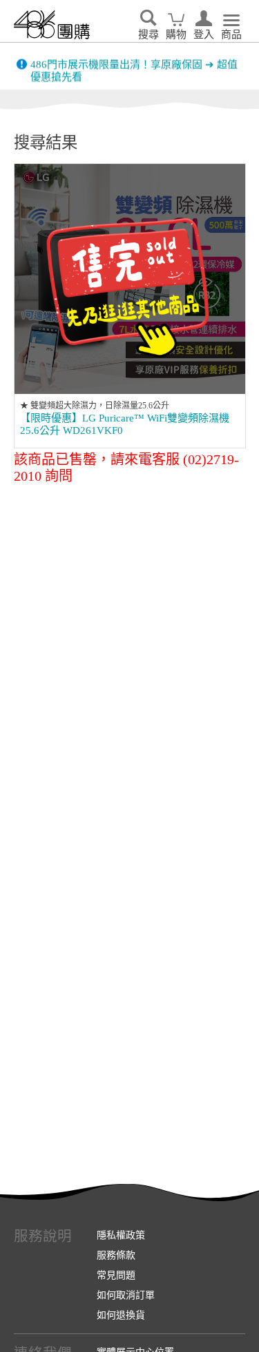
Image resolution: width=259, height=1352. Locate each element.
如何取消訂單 (126, 1294)
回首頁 (52, 25)
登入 (203, 34)
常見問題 (116, 1274)
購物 (176, 34)
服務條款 (116, 1254)
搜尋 (148, 34)
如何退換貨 (121, 1314)
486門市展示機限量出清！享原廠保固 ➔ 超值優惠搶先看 (134, 66)
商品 (231, 34)
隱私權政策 (121, 1234)
